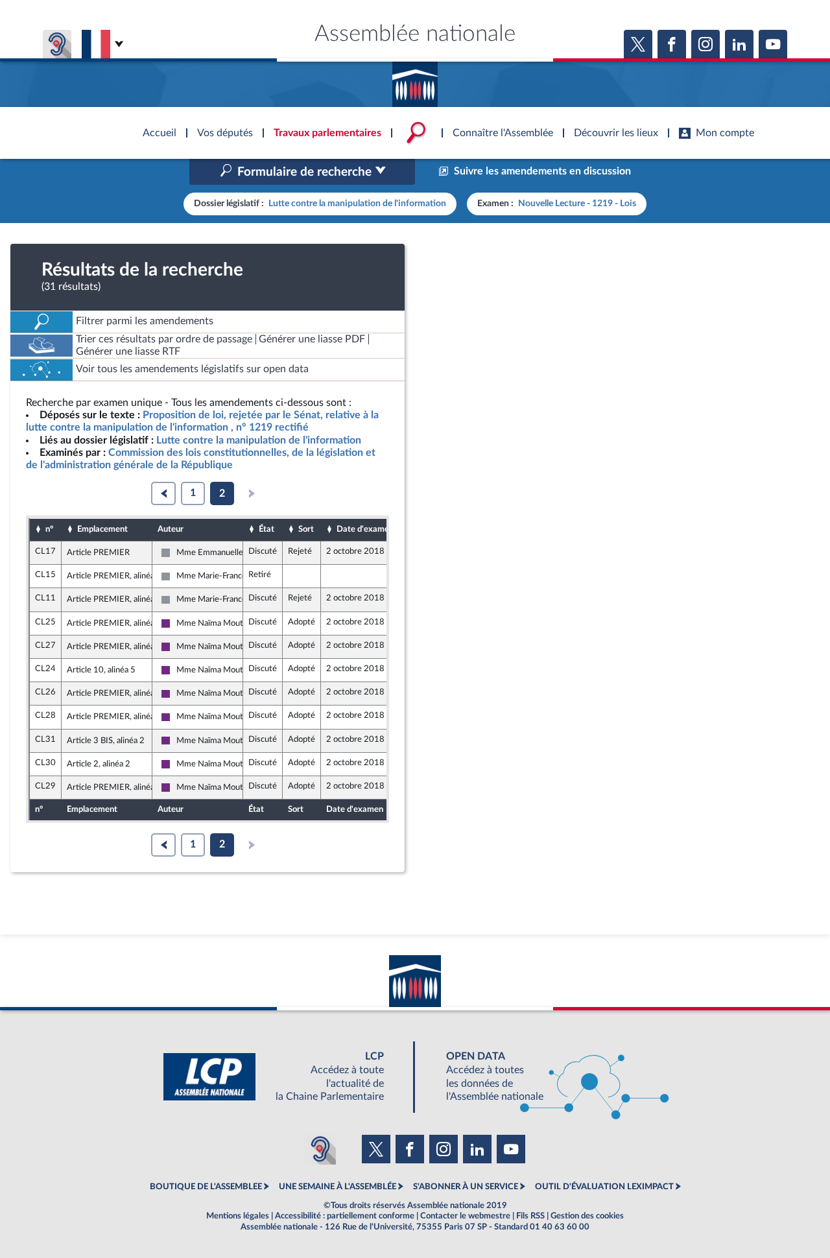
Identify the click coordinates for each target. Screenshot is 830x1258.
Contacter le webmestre (465, 1216)
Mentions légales (237, 1216)
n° (49, 529)
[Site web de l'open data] (546, 1076)
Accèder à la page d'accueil (415, 79)
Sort (306, 529)
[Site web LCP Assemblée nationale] (284, 1076)
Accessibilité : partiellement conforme (344, 1216)
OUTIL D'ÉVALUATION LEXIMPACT (604, 1187)
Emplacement (102, 529)
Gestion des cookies (587, 1216)
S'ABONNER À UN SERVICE (465, 1187)
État (266, 529)
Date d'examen (365, 529)
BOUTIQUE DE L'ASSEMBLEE (206, 1187)
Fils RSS (530, 1216)
